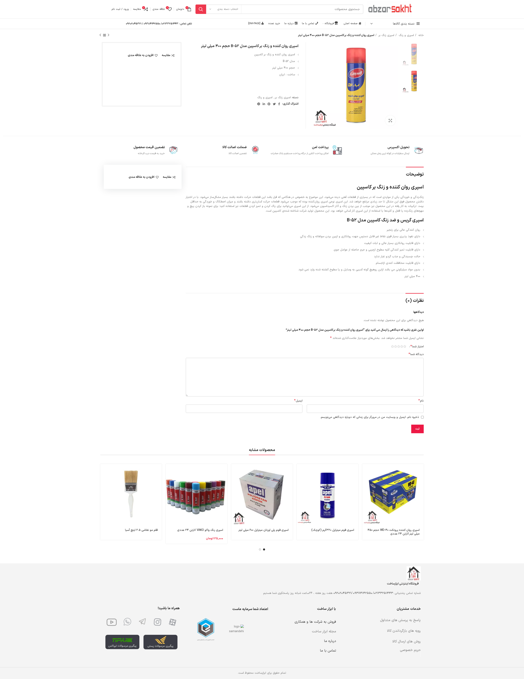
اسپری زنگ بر (386, 35)
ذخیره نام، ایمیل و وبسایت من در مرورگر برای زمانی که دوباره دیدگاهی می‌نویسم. (369, 417)
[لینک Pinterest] (269, 104)
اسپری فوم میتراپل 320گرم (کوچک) (332, 530)
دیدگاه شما (416, 354)
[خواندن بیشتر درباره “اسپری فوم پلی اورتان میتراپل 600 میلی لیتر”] (234, 470)
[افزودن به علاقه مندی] (365, 498)
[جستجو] (200, 9)
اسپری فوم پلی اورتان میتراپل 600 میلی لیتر (263, 530)
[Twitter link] (274, 104)
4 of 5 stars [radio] (395, 346)
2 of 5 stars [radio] (401, 346)
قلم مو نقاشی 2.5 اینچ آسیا (141, 530)
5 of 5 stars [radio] (392, 346)
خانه (420, 35)
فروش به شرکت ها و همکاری (315, 622)
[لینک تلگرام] (258, 104)
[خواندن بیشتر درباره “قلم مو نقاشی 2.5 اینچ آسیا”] (103, 470)
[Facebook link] (279, 104)
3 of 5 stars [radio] (398, 346)
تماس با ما (328, 650)
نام (421, 401)
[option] (414, 54)
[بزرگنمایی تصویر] (390, 120)
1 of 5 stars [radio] (404, 346)
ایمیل (298, 401)
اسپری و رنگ (406, 35)
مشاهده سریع (365, 479)
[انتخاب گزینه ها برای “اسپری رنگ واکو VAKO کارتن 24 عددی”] (169, 470)
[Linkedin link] (263, 104)
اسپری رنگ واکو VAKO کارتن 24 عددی (200, 530)
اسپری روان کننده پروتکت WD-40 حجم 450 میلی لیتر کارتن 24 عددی (394, 532)
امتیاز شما (417, 346)
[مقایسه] (365, 489)
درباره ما (330, 641)
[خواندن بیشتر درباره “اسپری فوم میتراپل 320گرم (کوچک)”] (300, 470)
